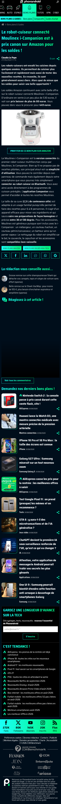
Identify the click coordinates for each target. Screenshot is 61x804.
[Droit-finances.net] (16, 767)
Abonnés (30, 729)
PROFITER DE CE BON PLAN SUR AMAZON (30, 151)
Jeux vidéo (23, 532)
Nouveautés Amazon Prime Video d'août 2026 (29, 688)
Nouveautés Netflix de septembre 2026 (26, 681)
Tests (21, 512)
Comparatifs (39, 18)
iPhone (22, 449)
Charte (42, 740)
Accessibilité (52, 740)
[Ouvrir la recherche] (58, 2)
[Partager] (58, 59)
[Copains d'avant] (44, 767)
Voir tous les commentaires (18, 380)
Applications (24, 577)
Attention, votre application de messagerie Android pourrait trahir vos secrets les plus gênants (37, 566)
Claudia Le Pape (9, 57)
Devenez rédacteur (31, 738)
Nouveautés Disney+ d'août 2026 (23, 684)
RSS (54, 729)
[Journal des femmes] (16, 756)
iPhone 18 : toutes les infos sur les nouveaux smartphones (28, 660)
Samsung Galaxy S (27, 471)
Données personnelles (29, 740)
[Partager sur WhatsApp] (45, 255)
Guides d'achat (52, 18)
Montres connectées (27, 433)
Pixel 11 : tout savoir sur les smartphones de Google (32, 669)
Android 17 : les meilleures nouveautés (26, 665)
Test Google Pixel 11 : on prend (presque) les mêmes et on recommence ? (37, 503)
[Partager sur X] (5, 255)
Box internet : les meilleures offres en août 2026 (30, 692)
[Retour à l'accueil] (30, 1)
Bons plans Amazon (11, 248)
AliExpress (23, 408)
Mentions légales (11, 740)
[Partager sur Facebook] (15, 255)
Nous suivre (55, 255)
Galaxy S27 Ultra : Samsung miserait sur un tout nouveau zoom (36, 462)
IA (20, 552)
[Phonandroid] (6, 782)
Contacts (44, 738)
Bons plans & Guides (15, 24)
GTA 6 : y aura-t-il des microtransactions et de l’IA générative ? (35, 523)
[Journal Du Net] (16, 761)
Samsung (23, 601)
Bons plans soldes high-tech (37, 248)
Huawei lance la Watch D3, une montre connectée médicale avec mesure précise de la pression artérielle (38, 421)
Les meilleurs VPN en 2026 (20, 714)
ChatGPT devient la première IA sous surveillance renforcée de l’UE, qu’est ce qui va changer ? (38, 544)
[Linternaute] (44, 761)
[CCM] (44, 755)
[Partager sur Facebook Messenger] (35, 255)
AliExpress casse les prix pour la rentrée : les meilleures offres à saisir (38, 483)
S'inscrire (30, 636)
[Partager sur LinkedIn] (25, 255)
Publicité (53, 738)
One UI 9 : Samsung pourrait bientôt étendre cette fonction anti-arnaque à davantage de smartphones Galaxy (37, 590)
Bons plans (29, 12)
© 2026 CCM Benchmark (30, 743)
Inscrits (42, 729)
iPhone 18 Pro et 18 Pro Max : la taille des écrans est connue (38, 442)
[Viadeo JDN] (16, 773)
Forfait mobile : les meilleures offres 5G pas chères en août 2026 (32, 698)
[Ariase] (44, 773)
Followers (18, 729)
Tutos (40, 12)
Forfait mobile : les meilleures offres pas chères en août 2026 (31, 705)
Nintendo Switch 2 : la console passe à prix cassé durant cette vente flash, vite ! (39, 399)
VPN (48, 12)
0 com (52, 58)
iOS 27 (11, 673)
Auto (9, 12)
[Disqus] (30, 341)
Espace (18, 12)
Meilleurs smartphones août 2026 (24, 710)
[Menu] (3, 2)
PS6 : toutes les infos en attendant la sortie (28, 677)
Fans (6, 729)
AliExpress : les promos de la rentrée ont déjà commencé (29, 653)
